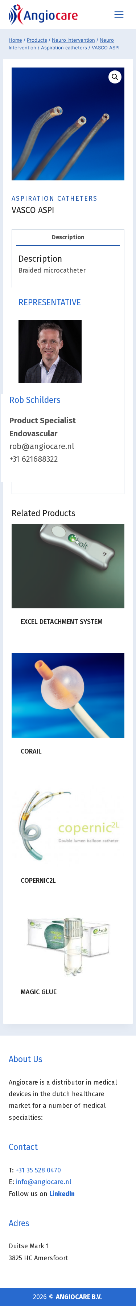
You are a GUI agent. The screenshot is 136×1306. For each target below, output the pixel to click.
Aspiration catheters (55, 199)
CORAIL (31, 751)
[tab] (68, 238)
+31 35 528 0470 (38, 1170)
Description (68, 237)
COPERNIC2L (38, 881)
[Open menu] (118, 14)
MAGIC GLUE (39, 992)
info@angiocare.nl (43, 1182)
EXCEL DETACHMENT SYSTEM (62, 622)
